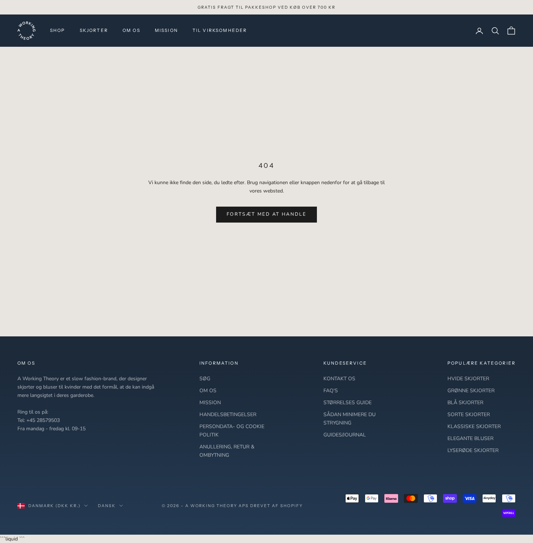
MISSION (166, 30)
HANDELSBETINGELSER (227, 414)
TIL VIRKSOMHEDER (220, 30)
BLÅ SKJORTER (465, 402)
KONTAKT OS (339, 378)
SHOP (57, 30)
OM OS (131, 30)
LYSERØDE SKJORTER (473, 450)
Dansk (107, 505)
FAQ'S (330, 390)
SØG (204, 378)
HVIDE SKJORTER (468, 378)
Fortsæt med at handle (266, 214)
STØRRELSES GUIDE (347, 402)
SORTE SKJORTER (468, 414)
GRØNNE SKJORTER (471, 390)
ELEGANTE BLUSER (470, 438)
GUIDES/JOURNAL (344, 434)
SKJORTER (94, 30)
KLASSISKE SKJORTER (474, 426)
